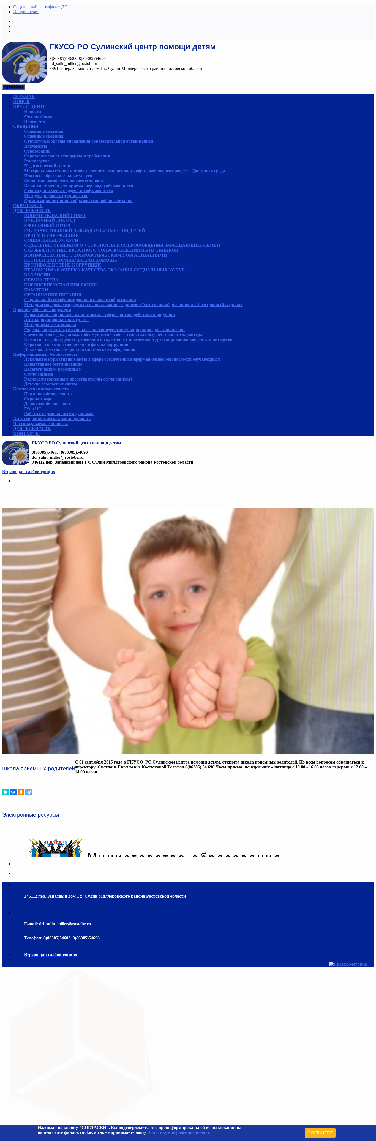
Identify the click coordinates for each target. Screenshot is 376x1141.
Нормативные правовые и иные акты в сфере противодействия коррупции (99, 314)
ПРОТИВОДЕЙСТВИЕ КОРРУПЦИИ (62, 265)
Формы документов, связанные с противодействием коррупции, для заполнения (104, 329)
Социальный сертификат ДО (40, 6)
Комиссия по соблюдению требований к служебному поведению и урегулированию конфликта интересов (128, 339)
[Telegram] (28, 792)
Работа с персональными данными (59, 413)
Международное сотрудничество (56, 195)
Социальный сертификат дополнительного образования (80, 299)
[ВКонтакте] (13, 792)
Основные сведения (44, 131)
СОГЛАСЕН (320, 1133)
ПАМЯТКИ (36, 289)
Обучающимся (38, 374)
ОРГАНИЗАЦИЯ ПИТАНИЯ (52, 294)
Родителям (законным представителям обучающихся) (78, 379)
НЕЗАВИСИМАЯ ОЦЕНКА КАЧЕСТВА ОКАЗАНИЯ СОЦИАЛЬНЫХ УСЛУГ (104, 270)
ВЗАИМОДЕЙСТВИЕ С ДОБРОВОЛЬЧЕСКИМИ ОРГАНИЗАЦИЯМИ (95, 255)
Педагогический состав (47, 166)
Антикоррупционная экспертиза (56, 319)
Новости (32, 111)
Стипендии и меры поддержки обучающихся (68, 190)
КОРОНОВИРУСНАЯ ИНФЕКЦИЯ (60, 284)
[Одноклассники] (21, 792)
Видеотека (34, 121)
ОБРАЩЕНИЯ (28, 205)
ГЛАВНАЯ (24, 96)
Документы (35, 146)
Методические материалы (50, 324)
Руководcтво (37, 161)
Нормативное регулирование (53, 364)
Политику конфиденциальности (179, 1132)
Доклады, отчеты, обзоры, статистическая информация (79, 349)
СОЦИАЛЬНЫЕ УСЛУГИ (51, 240)
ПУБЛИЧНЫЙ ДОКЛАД (49, 220)
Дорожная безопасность (47, 403)
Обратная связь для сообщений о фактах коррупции (76, 344)
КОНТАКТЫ (26, 433)
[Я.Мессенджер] (5, 792)
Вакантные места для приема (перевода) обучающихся (78, 185)
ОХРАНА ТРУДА (41, 280)
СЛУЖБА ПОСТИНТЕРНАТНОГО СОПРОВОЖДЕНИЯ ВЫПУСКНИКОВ (101, 250)
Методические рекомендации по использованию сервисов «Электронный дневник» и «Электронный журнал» (133, 304)
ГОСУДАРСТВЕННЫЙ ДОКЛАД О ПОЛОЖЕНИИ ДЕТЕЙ (84, 230)
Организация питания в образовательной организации (78, 200)
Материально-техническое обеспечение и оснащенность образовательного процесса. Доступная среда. (125, 171)
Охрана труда (37, 398)
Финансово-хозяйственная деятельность (64, 180)
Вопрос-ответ (26, 11)
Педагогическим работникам (53, 369)
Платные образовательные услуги (58, 175)
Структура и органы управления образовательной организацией (88, 141)
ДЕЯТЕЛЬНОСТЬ (32, 210)
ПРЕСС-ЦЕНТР (29, 106)
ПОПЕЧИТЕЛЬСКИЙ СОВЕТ (55, 215)
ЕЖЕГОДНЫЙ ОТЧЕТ (47, 225)
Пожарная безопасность (48, 394)
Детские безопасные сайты (50, 384)
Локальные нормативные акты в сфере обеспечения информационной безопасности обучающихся (122, 359)
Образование (37, 151)
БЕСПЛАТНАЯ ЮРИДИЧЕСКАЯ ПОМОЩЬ (70, 260)
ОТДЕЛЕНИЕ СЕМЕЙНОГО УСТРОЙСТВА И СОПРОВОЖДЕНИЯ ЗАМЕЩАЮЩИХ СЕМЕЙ (122, 245)
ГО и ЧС (33, 408)
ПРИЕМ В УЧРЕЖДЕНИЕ (51, 235)
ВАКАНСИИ (37, 275)
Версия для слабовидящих (28, 471)
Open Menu (13, 87)
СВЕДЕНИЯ (26, 126)
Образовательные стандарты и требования (67, 156)
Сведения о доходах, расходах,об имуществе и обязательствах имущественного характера (113, 334)
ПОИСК (21, 101)
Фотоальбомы (38, 116)
